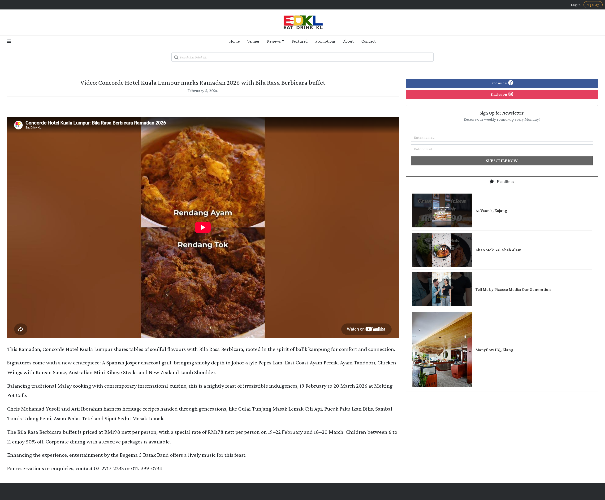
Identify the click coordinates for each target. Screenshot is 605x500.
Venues (253, 41)
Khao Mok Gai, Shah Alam (498, 250)
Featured (300, 41)
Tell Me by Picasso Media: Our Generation (513, 289)
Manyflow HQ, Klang (494, 349)
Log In (576, 5)
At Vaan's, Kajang (491, 210)
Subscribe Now (502, 160)
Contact (368, 41)
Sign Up (593, 5)
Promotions (325, 41)
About (348, 41)
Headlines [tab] (505, 181)
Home (234, 41)
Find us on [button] (498, 83)
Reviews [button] (274, 41)
